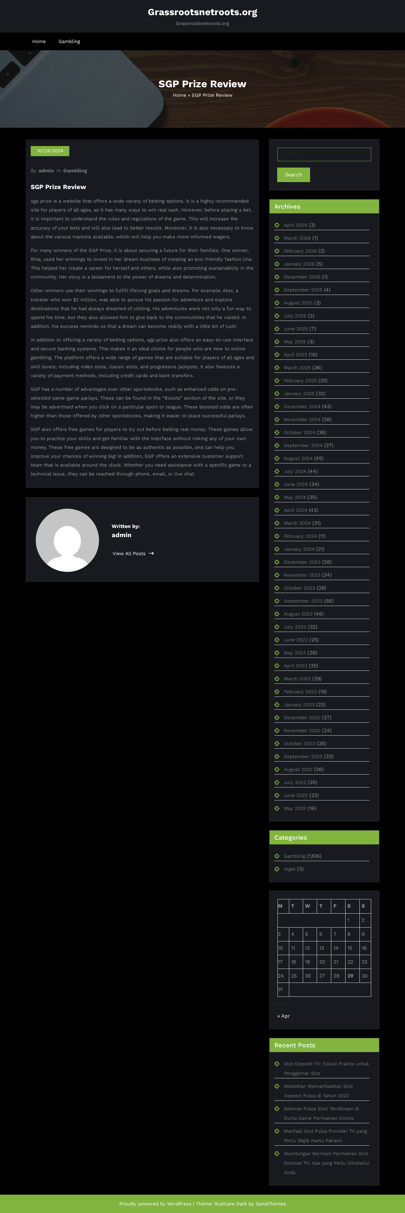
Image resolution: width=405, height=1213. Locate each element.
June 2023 (296, 640)
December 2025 (302, 277)
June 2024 (296, 484)
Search (293, 175)
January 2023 (299, 705)
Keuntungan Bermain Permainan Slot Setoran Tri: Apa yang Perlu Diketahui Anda (326, 1163)
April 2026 (295, 225)
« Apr (283, 1016)
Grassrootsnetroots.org (202, 11)
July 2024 (295, 471)
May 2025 (295, 342)
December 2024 (302, 406)
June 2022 (296, 795)
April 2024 (295, 510)
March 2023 (297, 679)
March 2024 (297, 523)
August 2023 (298, 614)
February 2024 (300, 536)
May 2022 (295, 808)
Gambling (69, 41)
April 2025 (295, 355)
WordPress (179, 1204)
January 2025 (299, 393)
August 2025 (298, 303)
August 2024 (298, 458)
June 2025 (296, 329)
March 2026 (297, 238)
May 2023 (295, 653)
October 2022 (299, 743)
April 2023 (295, 666)
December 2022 (302, 717)
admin (46, 171)
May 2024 (295, 497)
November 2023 (302, 575)
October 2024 (299, 432)
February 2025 (300, 380)
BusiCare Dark (231, 1204)
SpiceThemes (271, 1204)
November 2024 (302, 419)
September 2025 (303, 290)
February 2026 (300, 251)
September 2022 (303, 756)
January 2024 (299, 549)
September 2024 (303, 445)
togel (290, 869)
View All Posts (130, 553)
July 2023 (295, 627)
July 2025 (295, 316)
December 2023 (302, 562)
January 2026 (299, 264)
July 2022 (295, 782)
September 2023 (303, 601)
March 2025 (297, 368)
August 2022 (298, 769)
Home (39, 41)
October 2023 (299, 588)
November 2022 (302, 730)
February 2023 (300, 692)
